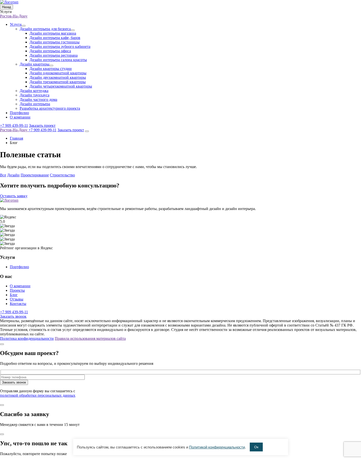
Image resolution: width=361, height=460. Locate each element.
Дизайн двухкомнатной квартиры (57, 77)
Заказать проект (42, 125)
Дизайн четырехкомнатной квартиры (60, 86)
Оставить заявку (14, 196)
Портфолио (19, 113)
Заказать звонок (13, 316)
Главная (16, 138)
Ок (256, 447)
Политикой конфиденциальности (217, 447)
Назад (6, 7)
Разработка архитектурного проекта (50, 108)
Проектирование (35, 175)
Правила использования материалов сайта (90, 338)
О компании (20, 117)
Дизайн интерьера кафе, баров (54, 38)
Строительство (62, 175)
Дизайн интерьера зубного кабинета (59, 46)
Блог (14, 295)
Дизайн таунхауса (34, 95)
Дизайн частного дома (38, 99)
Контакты (18, 304)
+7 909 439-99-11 (14, 125)
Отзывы (16, 299)
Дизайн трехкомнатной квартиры (57, 82)
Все (3, 175)
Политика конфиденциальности (27, 338)
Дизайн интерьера (35, 104)
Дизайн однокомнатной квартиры (57, 73)
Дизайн (13, 175)
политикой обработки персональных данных (37, 395)
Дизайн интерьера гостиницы (54, 42)
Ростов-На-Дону (14, 16)
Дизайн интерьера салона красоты (58, 60)
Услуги (16, 24)
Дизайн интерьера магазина (52, 33)
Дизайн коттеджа (34, 91)
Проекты (17, 290)
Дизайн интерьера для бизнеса (45, 29)
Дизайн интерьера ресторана (53, 55)
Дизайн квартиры (34, 64)
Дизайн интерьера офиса (50, 51)
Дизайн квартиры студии (50, 68)
